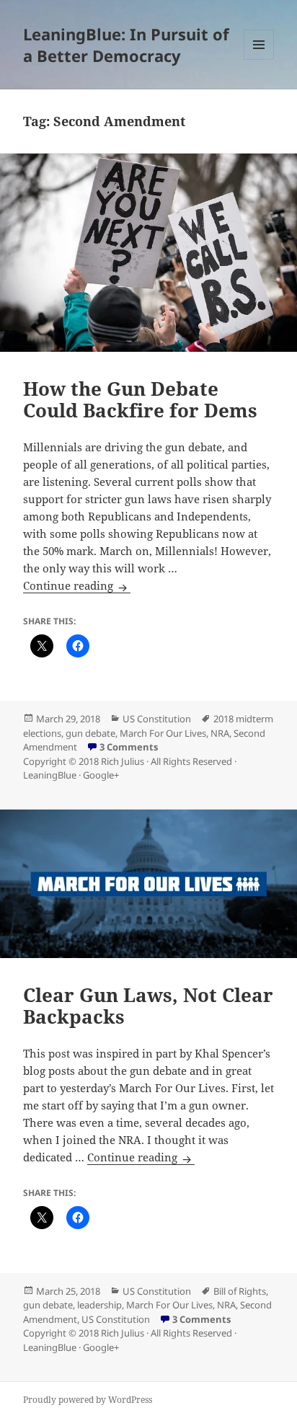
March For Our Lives (163, 733)
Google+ (101, 774)
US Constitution (157, 718)
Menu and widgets (259, 59)
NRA (219, 733)
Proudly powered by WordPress (87, 1399)
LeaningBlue (49, 774)
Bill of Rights (239, 1291)
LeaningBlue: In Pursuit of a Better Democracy (126, 44)
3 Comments (128, 746)
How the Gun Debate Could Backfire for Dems (140, 399)
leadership (99, 1304)
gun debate (90, 733)
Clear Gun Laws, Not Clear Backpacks (148, 1005)
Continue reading (76, 585)
